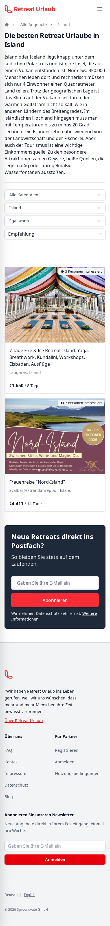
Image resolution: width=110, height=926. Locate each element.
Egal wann (19, 220)
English (29, 894)
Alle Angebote (33, 24)
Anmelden (64, 762)
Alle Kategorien (23, 194)
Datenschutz (16, 785)
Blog (9, 796)
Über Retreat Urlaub (24, 720)
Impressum (15, 773)
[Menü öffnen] (99, 9)
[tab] (39, 339)
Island (64, 24)
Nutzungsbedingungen (77, 773)
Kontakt (12, 762)
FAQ (8, 750)
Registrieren (66, 750)
